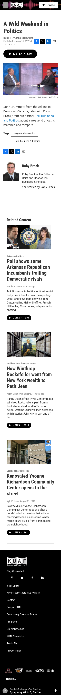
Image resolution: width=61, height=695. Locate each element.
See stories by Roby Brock (38, 187)
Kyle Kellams (13, 501)
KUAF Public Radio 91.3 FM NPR (23, 593)
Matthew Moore (14, 286)
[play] (5, 690)
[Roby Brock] (11, 171)
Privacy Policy (14, 650)
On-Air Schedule (15, 629)
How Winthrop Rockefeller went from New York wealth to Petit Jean (29, 377)
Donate (50, 5)
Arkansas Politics (15, 256)
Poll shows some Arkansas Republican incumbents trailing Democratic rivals (28, 270)
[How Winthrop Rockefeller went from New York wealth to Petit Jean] (29, 344)
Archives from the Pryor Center (21, 363)
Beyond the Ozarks (24, 133)
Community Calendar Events (22, 614)
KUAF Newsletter (16, 636)
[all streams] (56, 691)
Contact (11, 600)
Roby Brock (30, 166)
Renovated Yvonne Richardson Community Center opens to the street (30, 484)
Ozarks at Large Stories (18, 471)
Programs (12, 622)
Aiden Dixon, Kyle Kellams (19, 393)
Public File (12, 643)
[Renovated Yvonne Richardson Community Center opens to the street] (29, 452)
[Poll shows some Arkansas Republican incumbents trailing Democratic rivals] (29, 237)
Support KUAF (14, 607)
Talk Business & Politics (27, 141)
